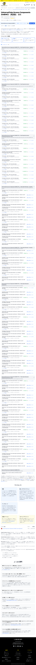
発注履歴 (29, 657)
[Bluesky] (20, 646)
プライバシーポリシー (18, 655)
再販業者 (6, 659)
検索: (8, 44)
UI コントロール (4, 7)
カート (30, 653)
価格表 (6, 25)
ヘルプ (30, 2)
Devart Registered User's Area (11, 600)
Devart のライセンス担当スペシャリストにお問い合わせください (13, 29)
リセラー (33, 2)
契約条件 (18, 659)
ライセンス (9, 25)
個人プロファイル (29, 659)
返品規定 (18, 657)
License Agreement (5, 633)
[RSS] (22, 646)
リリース (21, 23)
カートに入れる (31, 54)
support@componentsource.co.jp (18, 643)
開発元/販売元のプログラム (6, 657)
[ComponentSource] (4, 4)
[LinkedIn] (13, 646)
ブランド (22, 7)
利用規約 (21, 479)
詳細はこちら (33, 0)
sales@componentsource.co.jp (18, 642)
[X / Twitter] (16, 646)
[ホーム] (1, 9)
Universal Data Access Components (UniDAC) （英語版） (20, 9)
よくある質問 (13, 25)
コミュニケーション (10, 7)
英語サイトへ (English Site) (6, 660)
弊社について (6, 652)
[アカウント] (31, 5)
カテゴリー (17, 7)
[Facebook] (18, 646)
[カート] (34, 5)
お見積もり (29, 655)
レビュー (25, 23)
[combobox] (16, 5)
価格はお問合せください (30, 197)
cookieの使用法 (18, 653)
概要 (18, 23)
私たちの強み (27, 2)
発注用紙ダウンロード (29, 660)
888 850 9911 (18, 639)
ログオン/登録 (29, 652)
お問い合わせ (3, 481)
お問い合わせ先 (6, 653)
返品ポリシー (29, 479)
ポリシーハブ (18, 652)
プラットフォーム (27, 7)
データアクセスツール (9, 9)
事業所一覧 (6, 655)
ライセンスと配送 (4, 52)
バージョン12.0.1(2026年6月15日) (5, 18)
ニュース (32, 7)
